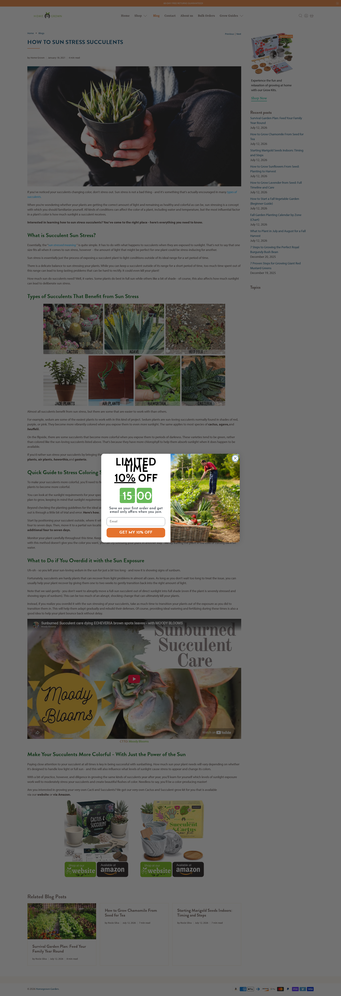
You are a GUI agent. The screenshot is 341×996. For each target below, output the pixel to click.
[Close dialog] (235, 458)
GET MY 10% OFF (135, 533)
